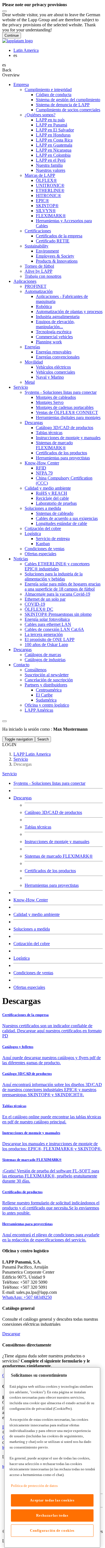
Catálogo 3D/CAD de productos (53, 812)
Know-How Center (30, 899)
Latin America (26, 50)
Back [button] (6, 70)
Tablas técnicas (38, 827)
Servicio (9, 773)
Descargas (22, 797)
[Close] (4, 11)
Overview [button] (11, 75)
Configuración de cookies (52, 1530)
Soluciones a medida (31, 929)
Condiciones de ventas (33, 972)
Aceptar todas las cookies (52, 1500)
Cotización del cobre (31, 943)
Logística (21, 958)
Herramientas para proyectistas (52, 885)
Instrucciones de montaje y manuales (57, 841)
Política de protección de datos (34, 1486)
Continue (11, 35)
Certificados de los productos (50, 870)
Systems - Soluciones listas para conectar (49, 783)
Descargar (11, 1333)
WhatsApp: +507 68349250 (27, 1297)
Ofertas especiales (29, 987)
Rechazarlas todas (52, 1515)
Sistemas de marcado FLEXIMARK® (59, 856)
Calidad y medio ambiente (36, 914)
